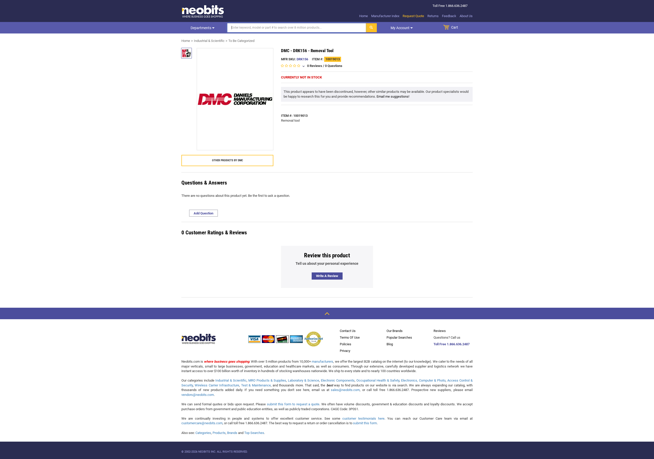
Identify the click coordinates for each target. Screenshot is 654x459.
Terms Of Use (350, 337)
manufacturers (322, 361)
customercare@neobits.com (202, 423)
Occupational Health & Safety (377, 380)
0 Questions (333, 66)
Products (219, 433)
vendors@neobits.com (197, 395)
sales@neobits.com (345, 390)
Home (363, 16)
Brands (232, 433)
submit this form (365, 423)
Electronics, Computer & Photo (423, 380)
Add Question (203, 213)
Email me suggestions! (393, 96)
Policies (345, 344)
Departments (201, 28)
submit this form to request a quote (293, 404)
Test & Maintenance (256, 385)
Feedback (449, 16)
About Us (466, 16)
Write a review (327, 276)
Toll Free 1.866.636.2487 (452, 344)
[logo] (203, 11)
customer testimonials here (363, 418)
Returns (433, 16)
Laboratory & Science (303, 380)
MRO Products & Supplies (267, 380)
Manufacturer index (385, 16)
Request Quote (413, 16)
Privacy (345, 351)
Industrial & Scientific (209, 41)
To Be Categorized (241, 41)
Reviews (440, 331)
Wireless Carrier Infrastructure (217, 385)
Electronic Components (338, 380)
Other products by (227, 160)
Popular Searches (399, 337)
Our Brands (395, 331)
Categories (203, 433)
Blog (390, 344)
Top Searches (254, 433)
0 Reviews (314, 66)
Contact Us (348, 331)
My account (400, 28)
